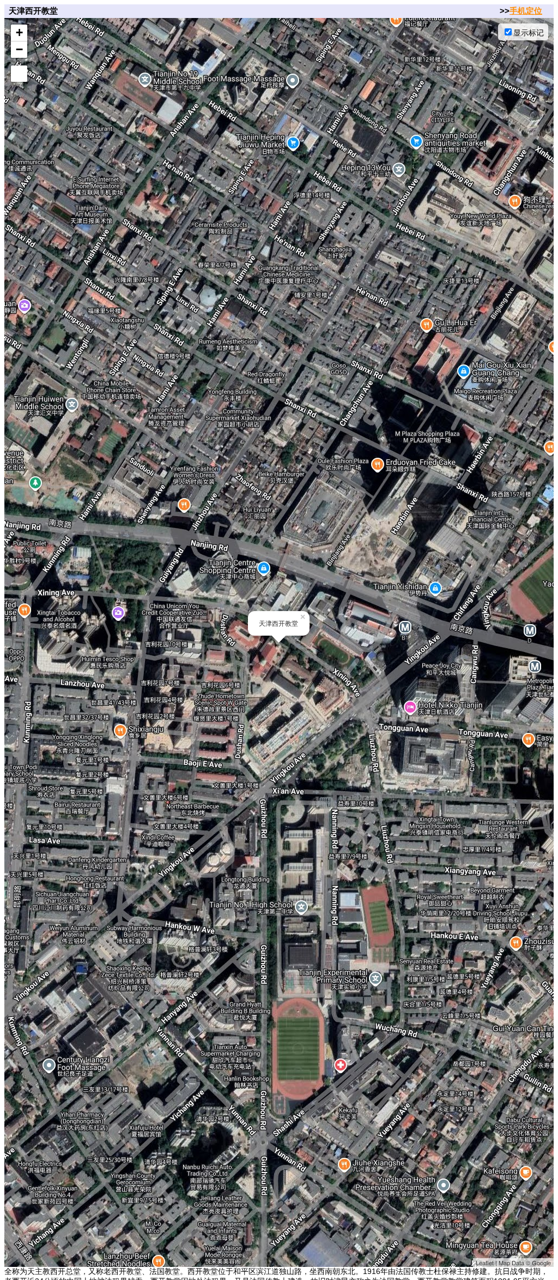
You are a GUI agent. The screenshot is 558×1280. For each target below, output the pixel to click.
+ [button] (19, 32)
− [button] (19, 49)
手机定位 (526, 10)
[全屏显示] (19, 73)
